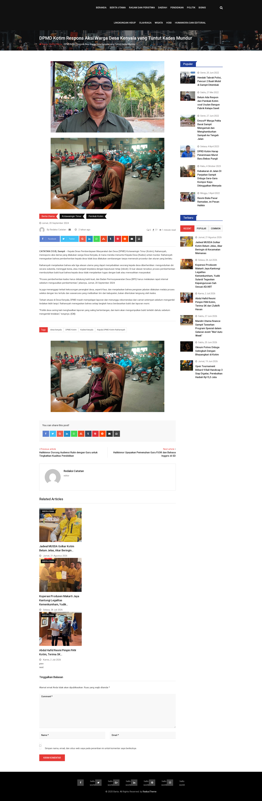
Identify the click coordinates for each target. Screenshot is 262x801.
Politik (191, 7)
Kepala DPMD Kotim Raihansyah (111, 330)
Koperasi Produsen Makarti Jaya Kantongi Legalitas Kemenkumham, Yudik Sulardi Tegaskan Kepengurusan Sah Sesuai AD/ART (207, 275)
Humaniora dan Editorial (190, 22)
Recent (187, 228)
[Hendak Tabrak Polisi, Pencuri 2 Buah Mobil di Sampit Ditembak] (187, 77)
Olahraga (145, 22)
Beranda (101, 7)
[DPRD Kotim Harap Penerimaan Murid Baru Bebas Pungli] (187, 151)
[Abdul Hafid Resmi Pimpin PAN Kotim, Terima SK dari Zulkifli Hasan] (186, 297)
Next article (168, 449)
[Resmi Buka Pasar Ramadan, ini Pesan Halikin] (187, 196)
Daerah (162, 7)
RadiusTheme (149, 791)
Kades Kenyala (86, 330)
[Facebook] (46, 434)
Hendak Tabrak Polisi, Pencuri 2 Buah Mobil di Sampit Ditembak (209, 81)
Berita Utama (118, 7)
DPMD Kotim (71, 330)
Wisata (159, 22)
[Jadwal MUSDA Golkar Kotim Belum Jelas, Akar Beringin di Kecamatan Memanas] (186, 241)
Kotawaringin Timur (71, 216)
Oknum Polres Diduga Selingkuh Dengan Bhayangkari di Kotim (207, 351)
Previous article (48, 449)
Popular (201, 228)
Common (215, 228)
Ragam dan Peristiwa (142, 7)
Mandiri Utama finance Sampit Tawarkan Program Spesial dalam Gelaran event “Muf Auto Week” (208, 328)
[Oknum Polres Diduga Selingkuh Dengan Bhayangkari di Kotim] (186, 346)
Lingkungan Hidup (125, 22)
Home (44, 44)
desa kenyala (56, 330)
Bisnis (202, 7)
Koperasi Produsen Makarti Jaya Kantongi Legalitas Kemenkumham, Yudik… (59, 600)
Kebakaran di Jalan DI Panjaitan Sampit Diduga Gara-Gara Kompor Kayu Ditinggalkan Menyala (209, 178)
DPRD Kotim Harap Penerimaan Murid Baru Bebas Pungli (207, 155)
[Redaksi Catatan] (69, 229)
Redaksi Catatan (74, 471)
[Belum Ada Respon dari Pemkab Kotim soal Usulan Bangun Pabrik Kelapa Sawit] (187, 96)
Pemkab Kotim (96, 216)
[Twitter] (53, 434)
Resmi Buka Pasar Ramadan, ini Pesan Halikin (208, 202)
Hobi (169, 22)
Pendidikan (177, 7)
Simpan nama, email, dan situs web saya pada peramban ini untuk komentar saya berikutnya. (91, 748)
